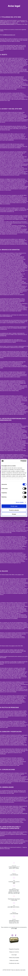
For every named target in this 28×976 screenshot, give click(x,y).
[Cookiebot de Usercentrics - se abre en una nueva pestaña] (20, 461)
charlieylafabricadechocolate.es (7, 24)
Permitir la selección (14, 510)
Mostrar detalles (20, 502)
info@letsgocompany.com (9, 34)
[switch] (24, 488)
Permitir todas (14, 506)
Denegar (14, 514)
